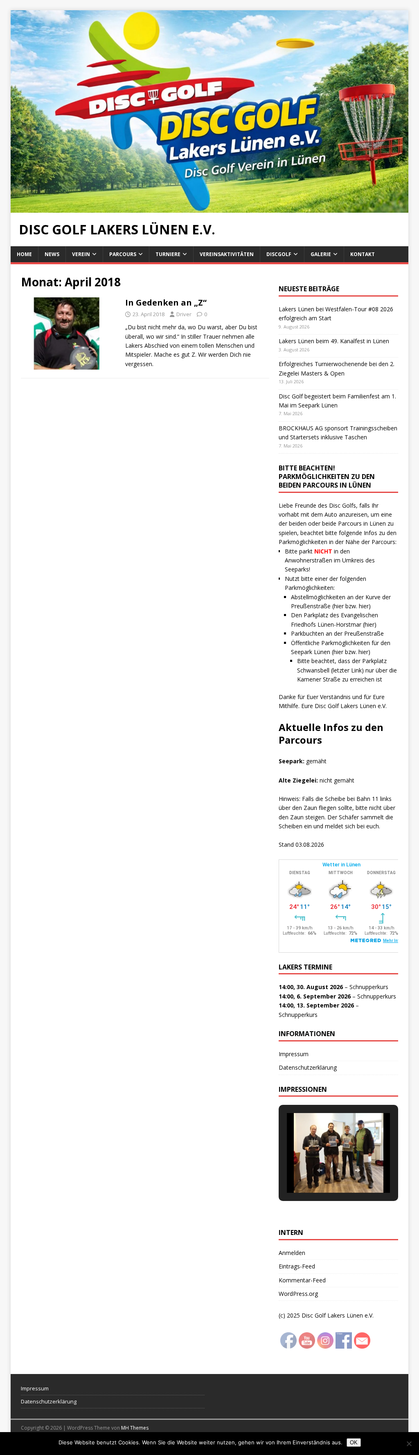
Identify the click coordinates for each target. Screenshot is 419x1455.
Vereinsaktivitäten (227, 254)
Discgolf (278, 254)
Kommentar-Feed (302, 1280)
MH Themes (135, 1427)
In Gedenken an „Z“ (166, 302)
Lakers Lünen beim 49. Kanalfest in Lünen (334, 341)
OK (354, 1442)
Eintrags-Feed (297, 1266)
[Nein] (409, 1443)
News (52, 254)
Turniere (167, 254)
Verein (81, 254)
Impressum (294, 1054)
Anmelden (292, 1253)
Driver (183, 314)
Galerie (321, 254)
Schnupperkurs (368, 987)
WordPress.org (298, 1294)
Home (24, 254)
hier (339, 606)
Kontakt (362, 254)
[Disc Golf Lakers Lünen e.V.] (210, 207)
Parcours (122, 254)
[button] (319, 1170)
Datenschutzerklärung (308, 1067)
